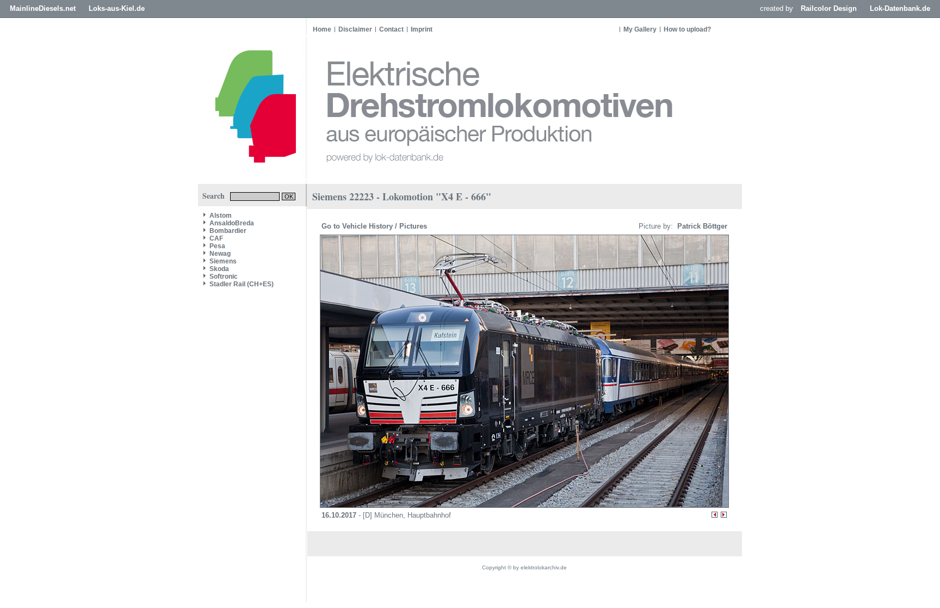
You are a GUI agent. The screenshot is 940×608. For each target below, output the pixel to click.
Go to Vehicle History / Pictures (375, 226)
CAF (216, 238)
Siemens (223, 261)
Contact (391, 29)
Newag (220, 253)
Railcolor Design (829, 8)
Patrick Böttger (701, 226)
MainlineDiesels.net (43, 8)
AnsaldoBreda (231, 223)
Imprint (421, 29)
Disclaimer (355, 29)
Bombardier (227, 231)
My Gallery (640, 29)
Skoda (219, 269)
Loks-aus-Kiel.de (117, 8)
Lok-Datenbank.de (900, 8)
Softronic (223, 276)
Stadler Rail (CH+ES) (241, 284)
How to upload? (687, 29)
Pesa (217, 246)
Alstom (220, 215)
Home (322, 29)
